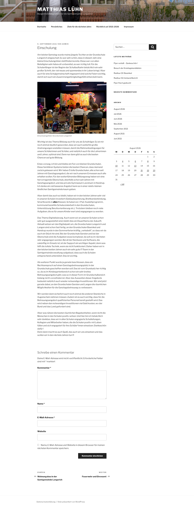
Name (41, 403)
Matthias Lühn (60, 9)
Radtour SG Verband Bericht (126, 78)
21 (142, 170)
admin (65, 44)
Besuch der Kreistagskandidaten (127, 68)
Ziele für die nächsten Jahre (79, 26)
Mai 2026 (118, 124)
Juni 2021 (118, 138)
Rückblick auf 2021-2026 (107, 26)
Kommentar (44, 368)
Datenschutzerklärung (46, 502)
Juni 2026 (118, 119)
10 (116, 166)
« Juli (122, 184)
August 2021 (119, 133)
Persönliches (56, 26)
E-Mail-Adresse (46, 417)
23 (154, 170)
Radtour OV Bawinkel (123, 73)
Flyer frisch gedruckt (122, 83)
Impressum (129, 26)
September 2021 (121, 129)
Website (41, 431)
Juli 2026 (117, 114)
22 (148, 170)
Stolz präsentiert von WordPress (71, 502)
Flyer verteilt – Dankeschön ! (126, 63)
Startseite (41, 26)
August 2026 (119, 109)
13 (135, 166)
